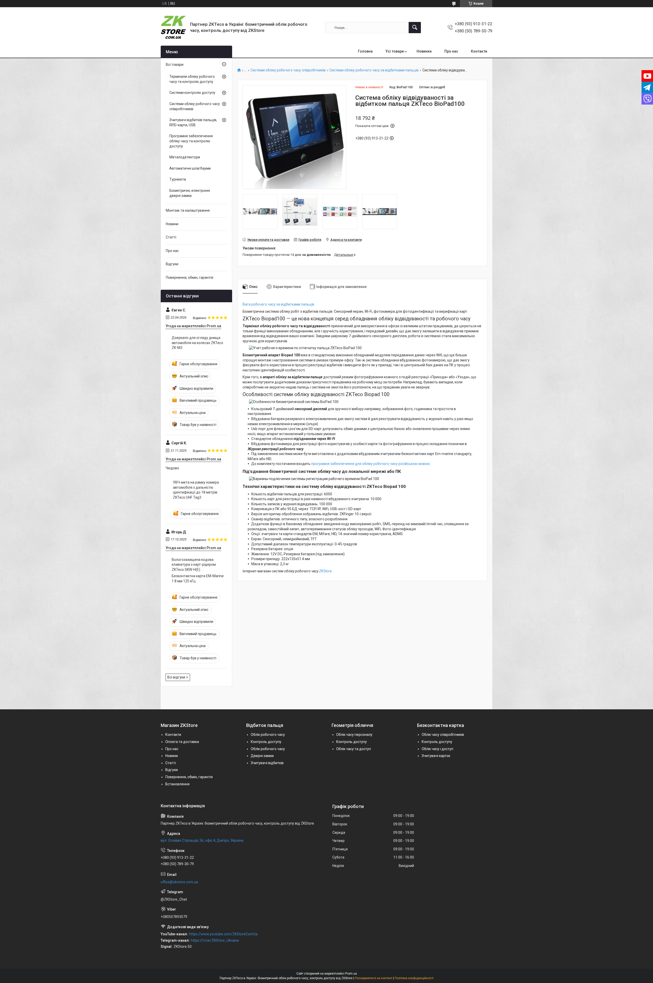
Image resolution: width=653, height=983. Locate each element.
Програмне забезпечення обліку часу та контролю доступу (191, 141)
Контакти (479, 51)
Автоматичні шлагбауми (190, 168)
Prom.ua (351, 973)
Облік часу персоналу (354, 735)
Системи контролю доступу (192, 93)
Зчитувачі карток (436, 756)
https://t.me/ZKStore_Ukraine (215, 940)
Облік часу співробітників (443, 735)
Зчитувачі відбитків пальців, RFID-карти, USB (193, 122)
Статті (171, 237)
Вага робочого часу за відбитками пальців (278, 304)
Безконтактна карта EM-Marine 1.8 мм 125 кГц (198, 578)
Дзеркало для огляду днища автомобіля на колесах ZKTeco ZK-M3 (197, 343)
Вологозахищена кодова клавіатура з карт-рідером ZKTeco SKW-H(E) (194, 565)
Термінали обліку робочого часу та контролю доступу (192, 79)
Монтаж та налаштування (188, 210)
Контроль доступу (266, 742)
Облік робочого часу (268, 735)
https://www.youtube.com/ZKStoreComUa (223, 934)
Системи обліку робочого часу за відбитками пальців (374, 70)
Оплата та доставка (182, 742)
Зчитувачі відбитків (267, 763)
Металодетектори (184, 157)
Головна (365, 51)
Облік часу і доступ (437, 749)
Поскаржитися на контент (373, 978)
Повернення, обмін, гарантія (189, 277)
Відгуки (172, 264)
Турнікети (177, 179)
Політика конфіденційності (414, 978)
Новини (172, 224)
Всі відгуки (176, 677)
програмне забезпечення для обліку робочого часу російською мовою (370, 464)
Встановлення (177, 784)
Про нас (451, 51)
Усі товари (394, 51)
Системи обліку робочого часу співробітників (288, 70)
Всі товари (174, 64)
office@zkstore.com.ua (179, 882)
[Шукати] (415, 27)
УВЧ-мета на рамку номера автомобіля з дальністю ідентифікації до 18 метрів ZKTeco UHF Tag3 (196, 489)
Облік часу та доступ (353, 749)
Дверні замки (262, 756)
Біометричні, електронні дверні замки (189, 193)
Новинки (424, 51)
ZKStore (325, 571)
